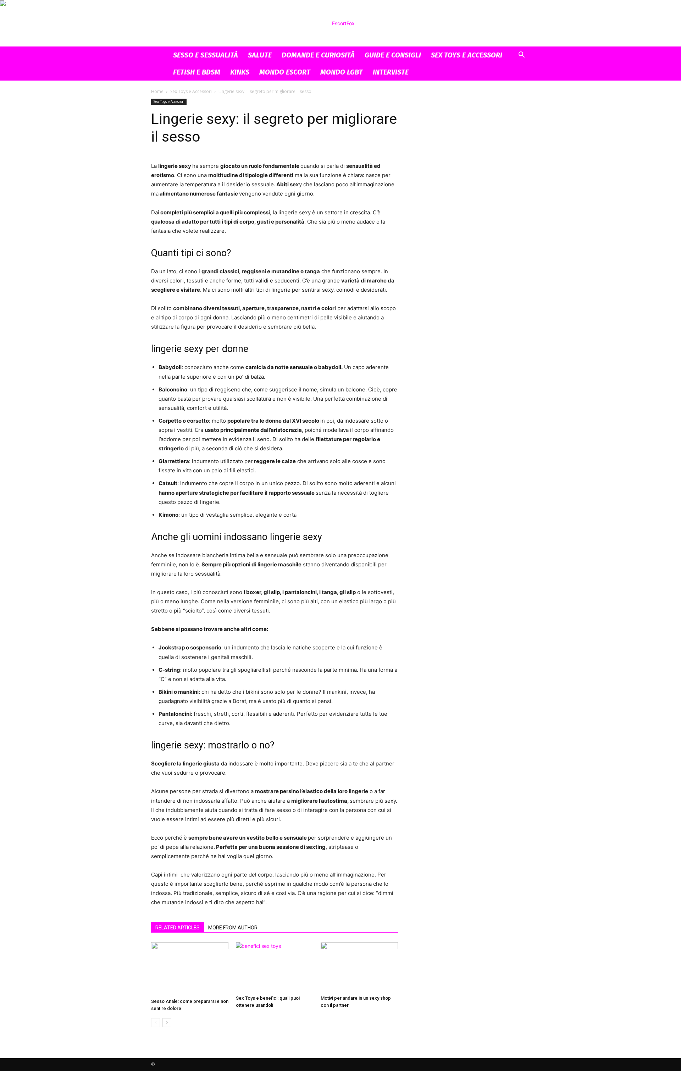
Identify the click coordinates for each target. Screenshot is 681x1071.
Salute (260, 55)
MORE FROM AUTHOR (233, 927)
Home (157, 91)
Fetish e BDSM (196, 72)
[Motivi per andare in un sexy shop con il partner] (359, 967)
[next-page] (166, 1022)
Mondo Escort (284, 72)
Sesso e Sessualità (205, 55)
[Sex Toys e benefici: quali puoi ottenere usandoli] (274, 967)
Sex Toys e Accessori (466, 55)
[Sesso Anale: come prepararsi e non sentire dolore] (189, 968)
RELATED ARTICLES (177, 927)
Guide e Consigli (393, 55)
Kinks (239, 72)
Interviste (391, 72)
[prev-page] (155, 1022)
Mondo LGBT (341, 72)
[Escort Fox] (340, 23)
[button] (521, 55)
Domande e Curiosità (318, 55)
